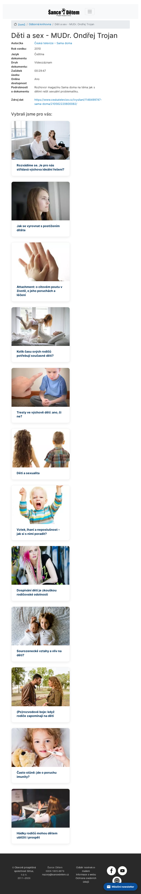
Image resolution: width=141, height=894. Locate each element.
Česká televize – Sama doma (53, 43)
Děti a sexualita (28, 473)
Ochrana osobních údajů (86, 879)
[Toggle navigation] (90, 11)
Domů (21, 24)
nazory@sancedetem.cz (55, 874)
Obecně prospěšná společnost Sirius (25, 869)
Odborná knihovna (40, 24)
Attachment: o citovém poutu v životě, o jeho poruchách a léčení (39, 291)
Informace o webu (86, 874)
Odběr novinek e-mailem (86, 869)
